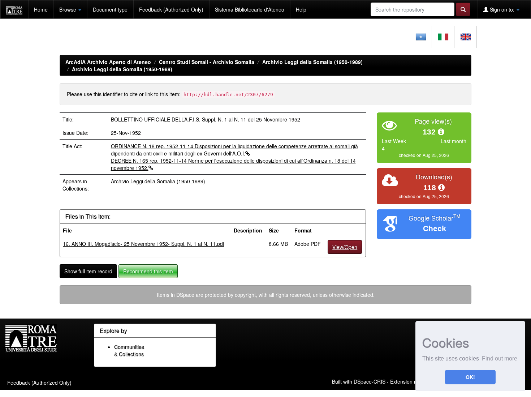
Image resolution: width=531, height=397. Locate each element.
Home (41, 9)
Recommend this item (148, 271)
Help (301, 9)
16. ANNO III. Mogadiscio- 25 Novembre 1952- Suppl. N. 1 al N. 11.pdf (143, 243)
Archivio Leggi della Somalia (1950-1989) (312, 61)
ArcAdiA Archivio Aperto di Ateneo (108, 61)
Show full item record (88, 271)
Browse (68, 9)
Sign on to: (502, 9)
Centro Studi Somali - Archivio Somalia (206, 61)
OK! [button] (470, 377)
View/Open (344, 247)
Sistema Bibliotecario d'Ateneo (249, 9)
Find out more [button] (499, 358)
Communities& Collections (129, 350)
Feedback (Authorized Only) (171, 9)
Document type (110, 9)
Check (434, 228)
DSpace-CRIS (369, 381)
